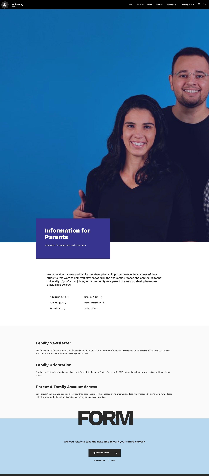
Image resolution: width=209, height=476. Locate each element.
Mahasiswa (171, 5)
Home (131, 5)
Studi (139, 5)
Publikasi (159, 5)
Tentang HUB (187, 5)
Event (149, 5)
